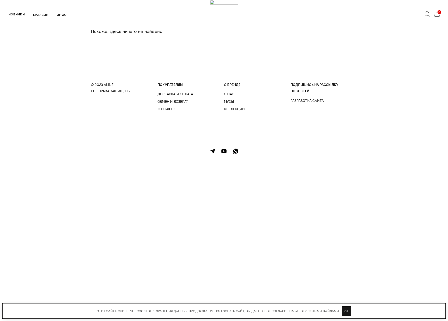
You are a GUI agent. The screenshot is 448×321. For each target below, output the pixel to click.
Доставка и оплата (175, 94)
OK (346, 311)
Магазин (40, 14)
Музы (229, 101)
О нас (229, 94)
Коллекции (234, 109)
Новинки (16, 14)
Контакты (166, 109)
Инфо (61, 14)
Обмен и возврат (173, 101)
